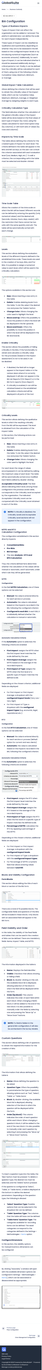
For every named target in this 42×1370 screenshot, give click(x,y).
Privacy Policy (6, 1356)
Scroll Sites (7, 1365)
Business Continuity (16, 9)
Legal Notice (6, 1359)
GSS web (5, 1354)
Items (23, 1234)
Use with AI (9, 16)
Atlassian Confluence (20, 1365)
